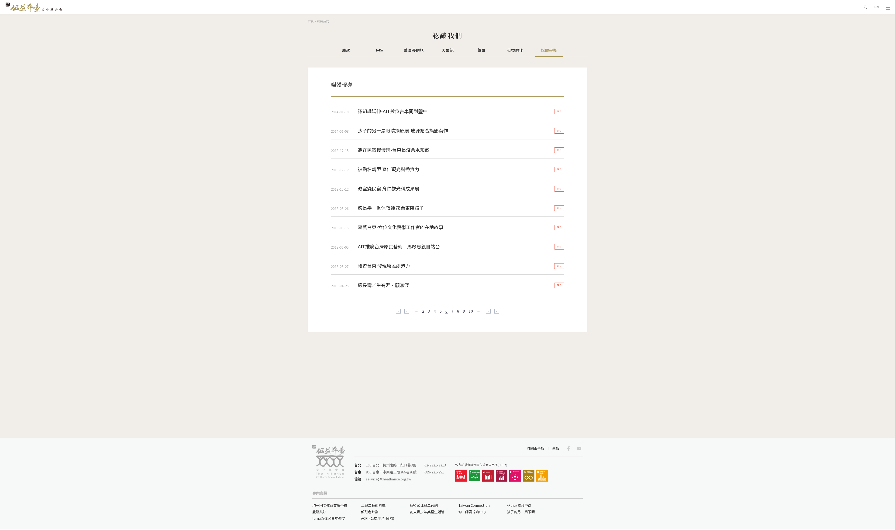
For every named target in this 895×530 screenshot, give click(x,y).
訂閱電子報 (535, 448)
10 (471, 311)
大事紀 (448, 50)
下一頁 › (488, 311)
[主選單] (888, 7)
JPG (559, 111)
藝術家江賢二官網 (424, 505)
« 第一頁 (398, 311)
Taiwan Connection (474, 505)
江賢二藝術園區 (373, 505)
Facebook (568, 448)
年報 (555, 448)
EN (876, 7)
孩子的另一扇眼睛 (521, 511)
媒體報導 (549, 50)
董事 (481, 50)
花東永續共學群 (519, 505)
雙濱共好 (319, 511)
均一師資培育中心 (472, 511)
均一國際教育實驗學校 (329, 505)
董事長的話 (414, 50)
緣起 (346, 50)
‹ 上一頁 (406, 311)
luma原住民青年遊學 (328, 518)
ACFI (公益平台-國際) (377, 518)
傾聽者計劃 (370, 511)
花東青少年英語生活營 (427, 511)
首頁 (311, 21)
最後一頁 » (496, 311)
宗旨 (380, 50)
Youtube (579, 448)
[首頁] (34, 7)
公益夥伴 (515, 50)
